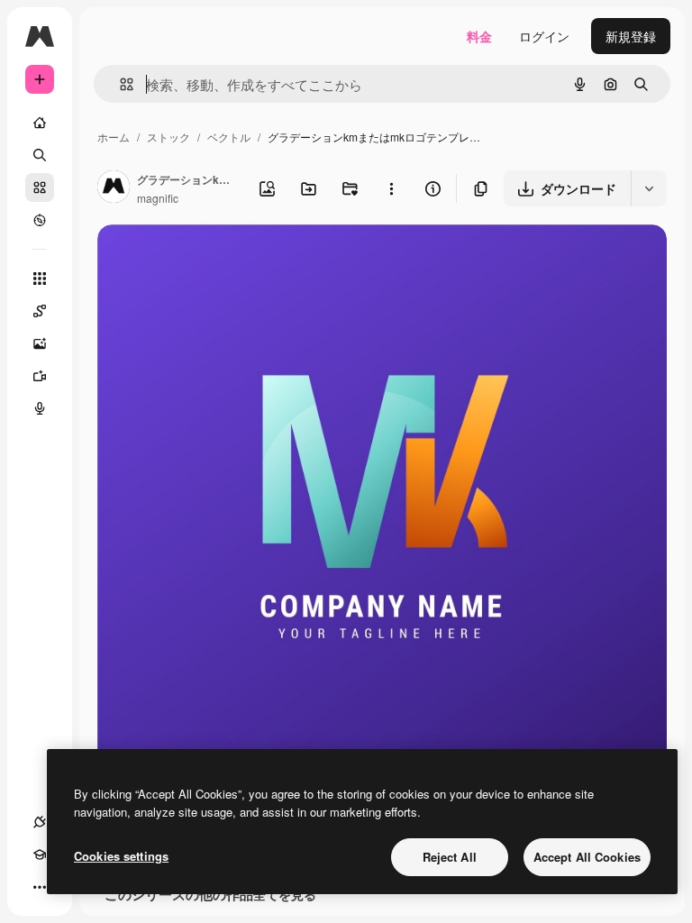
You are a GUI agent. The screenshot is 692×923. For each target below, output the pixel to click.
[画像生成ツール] (39, 343)
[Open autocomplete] (119, 84)
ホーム (113, 136)
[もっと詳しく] (39, 220)
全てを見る (284, 894)
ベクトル (228, 136)
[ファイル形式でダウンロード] (649, 188)
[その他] (39, 887)
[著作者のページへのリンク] (113, 188)
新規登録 (631, 36)
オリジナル (221, 259)
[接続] (39, 822)
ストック (168, 136)
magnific (157, 198)
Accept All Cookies (587, 856)
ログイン (544, 36)
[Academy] (39, 854)
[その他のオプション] (391, 188)
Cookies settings (121, 855)
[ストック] (39, 187)
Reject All (450, 856)
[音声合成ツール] (39, 408)
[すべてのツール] (39, 278)
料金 (479, 36)
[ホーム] (39, 122)
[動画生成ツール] (39, 375)
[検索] (39, 155)
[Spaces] (39, 311)
